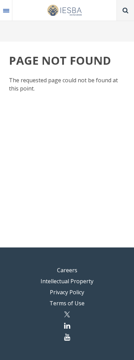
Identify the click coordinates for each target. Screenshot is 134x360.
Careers (67, 270)
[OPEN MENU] (6, 10)
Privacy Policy (67, 292)
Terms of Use (67, 303)
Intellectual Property (67, 281)
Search (125, 10)
